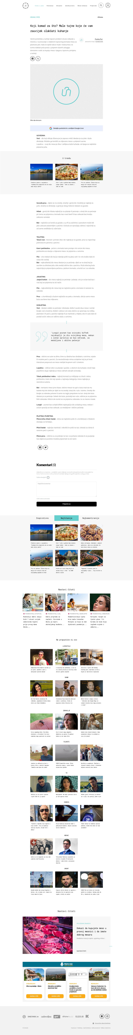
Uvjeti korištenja (87, 1028)
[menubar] (107, 5)
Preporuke (93, 5)
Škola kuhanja (82, 5)
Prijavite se (66, 504)
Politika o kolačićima (105, 1028)
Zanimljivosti (70, 5)
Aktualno (59, 5)
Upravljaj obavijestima (102, 1023)
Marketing (79, 1028)
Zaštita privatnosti (95, 1028)
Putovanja (50, 5)
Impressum (74, 1028)
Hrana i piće (39, 5)
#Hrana (100, 17)
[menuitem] (107, 5)
